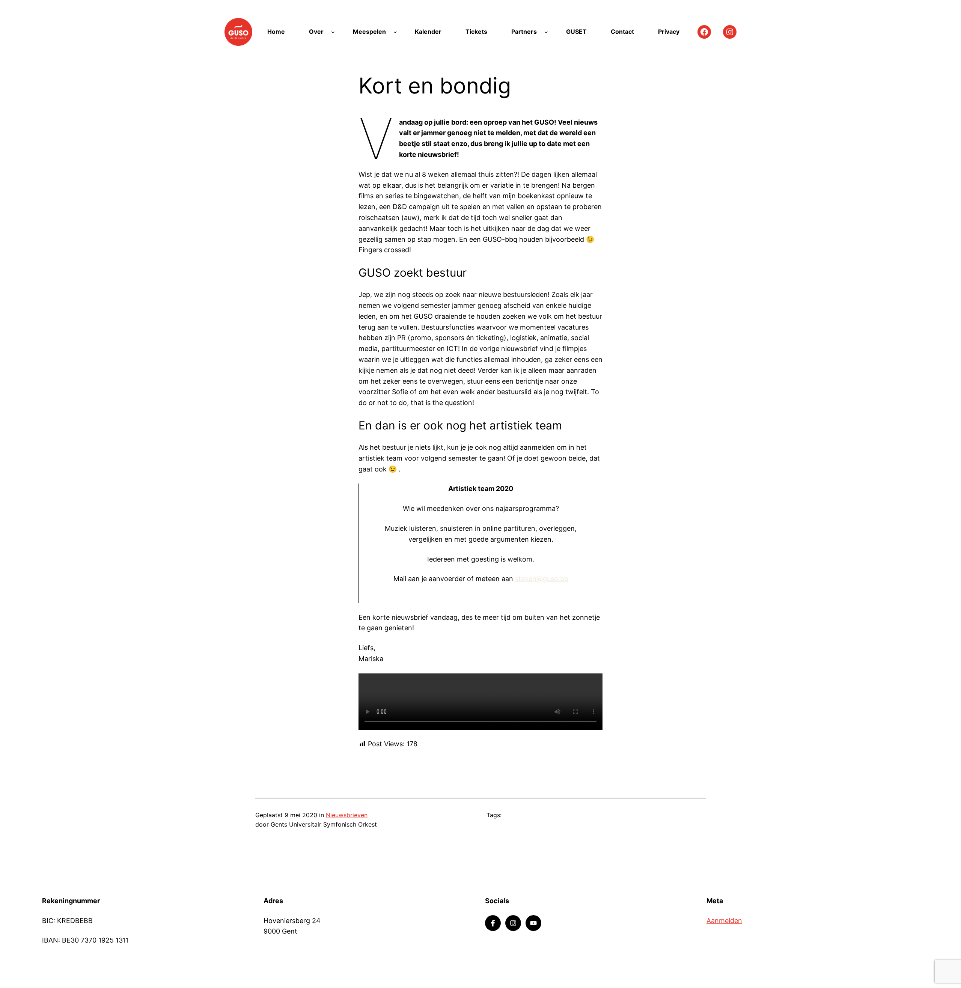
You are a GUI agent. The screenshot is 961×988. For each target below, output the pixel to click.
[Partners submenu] (546, 32)
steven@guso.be (541, 579)
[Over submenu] (333, 32)
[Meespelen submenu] (395, 32)
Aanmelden (724, 921)
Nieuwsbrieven (347, 815)
